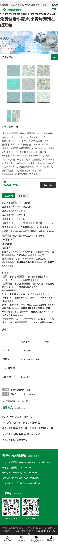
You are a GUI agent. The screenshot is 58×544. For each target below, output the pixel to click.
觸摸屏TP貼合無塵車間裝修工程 (17, 416)
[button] (29, 51)
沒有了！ (19, 393)
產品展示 (21, 540)
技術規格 (22, 195)
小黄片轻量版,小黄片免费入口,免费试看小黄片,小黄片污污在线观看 (28, 19)
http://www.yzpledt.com (29, 482)
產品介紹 (9, 195)
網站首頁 (7, 540)
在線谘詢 (48, 185)
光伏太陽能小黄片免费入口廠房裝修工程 (21, 434)
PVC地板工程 (22, 401)
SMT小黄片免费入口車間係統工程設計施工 (22, 422)
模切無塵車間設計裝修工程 (14, 428)
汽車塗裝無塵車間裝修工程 (14, 440)
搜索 (54, 57)
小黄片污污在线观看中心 (36, 541)
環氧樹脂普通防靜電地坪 (21, 389)
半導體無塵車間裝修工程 (41, 428)
